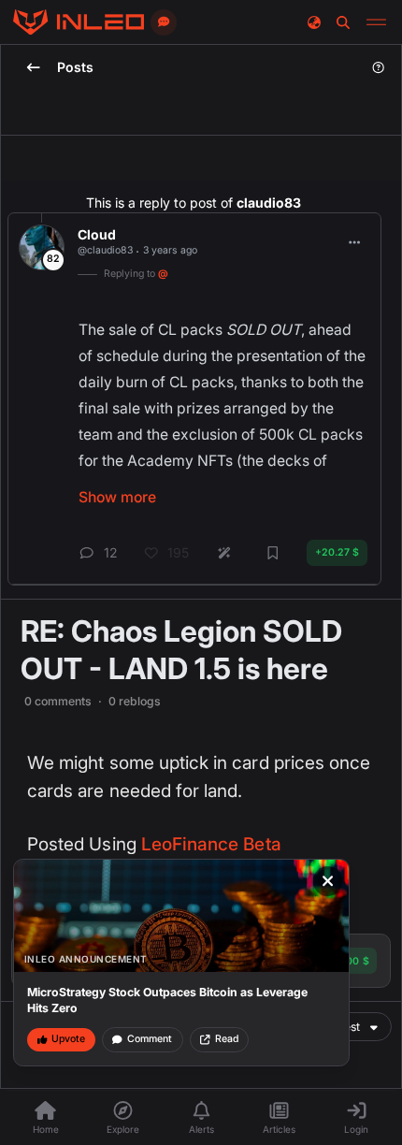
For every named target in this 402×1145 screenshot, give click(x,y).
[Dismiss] (328, 881)
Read (226, 1039)
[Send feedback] (164, 22)
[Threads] (78, 22)
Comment (149, 1039)
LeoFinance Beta (211, 844)
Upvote (68, 1039)
